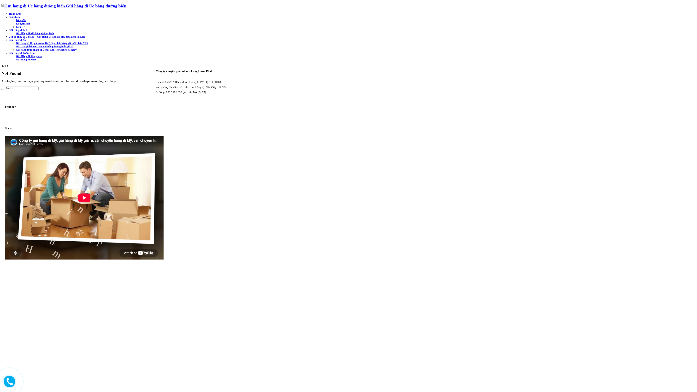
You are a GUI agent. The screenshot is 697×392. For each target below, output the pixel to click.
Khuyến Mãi (23, 23)
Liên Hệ (20, 27)
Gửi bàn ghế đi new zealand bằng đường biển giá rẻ (44, 46)
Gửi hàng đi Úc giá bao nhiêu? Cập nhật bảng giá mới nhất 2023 (52, 43)
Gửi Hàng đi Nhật (26, 59)
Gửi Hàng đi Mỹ (18, 30)
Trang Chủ (15, 14)
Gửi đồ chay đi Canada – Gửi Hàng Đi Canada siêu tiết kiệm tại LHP (47, 36)
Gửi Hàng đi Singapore (29, 56)
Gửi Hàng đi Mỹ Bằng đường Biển (35, 33)
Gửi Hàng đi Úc (17, 40)
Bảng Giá (21, 20)
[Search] (2, 89)
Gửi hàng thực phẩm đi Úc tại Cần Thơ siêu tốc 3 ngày (46, 49)
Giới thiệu (14, 17)
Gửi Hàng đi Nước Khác (22, 53)
